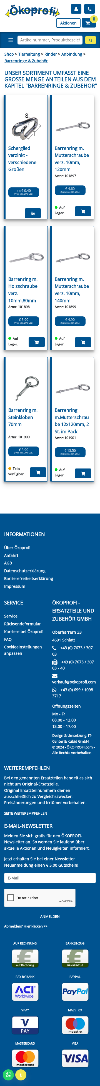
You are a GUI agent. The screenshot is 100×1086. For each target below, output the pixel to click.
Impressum (14, 586)
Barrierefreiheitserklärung (28, 578)
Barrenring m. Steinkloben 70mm (23, 417)
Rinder (51, 54)
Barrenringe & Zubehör (26, 60)
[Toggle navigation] (11, 40)
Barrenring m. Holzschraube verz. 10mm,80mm (23, 290)
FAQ (8, 639)
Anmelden (50, 916)
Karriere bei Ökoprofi (23, 631)
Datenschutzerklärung (25, 570)
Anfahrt (11, 555)
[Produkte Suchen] (90, 40)
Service (11, 616)
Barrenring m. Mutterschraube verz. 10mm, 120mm (72, 159)
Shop (9, 54)
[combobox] (50, 40)
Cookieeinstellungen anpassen (23, 650)
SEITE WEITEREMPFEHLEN (25, 813)
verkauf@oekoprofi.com (74, 682)
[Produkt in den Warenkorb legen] (83, 211)
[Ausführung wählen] (33, 213)
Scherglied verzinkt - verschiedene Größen (22, 159)
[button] (89, 23)
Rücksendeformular (22, 623)
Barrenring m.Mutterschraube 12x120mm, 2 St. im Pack (72, 421)
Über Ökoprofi (17, 547)
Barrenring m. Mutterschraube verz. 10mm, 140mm (72, 290)
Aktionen (68, 23)
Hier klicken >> (36, 926)
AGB (8, 563)
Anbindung (72, 54)
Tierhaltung (29, 54)
